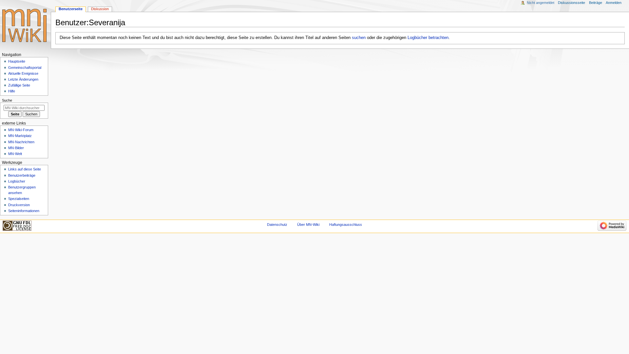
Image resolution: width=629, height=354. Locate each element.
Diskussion (100, 9)
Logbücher (16, 181)
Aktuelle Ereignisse (23, 73)
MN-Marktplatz (20, 136)
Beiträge (595, 3)
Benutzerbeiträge (21, 175)
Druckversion (19, 205)
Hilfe (11, 91)
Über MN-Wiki (308, 224)
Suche (7, 100)
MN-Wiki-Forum (20, 130)
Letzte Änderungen (23, 79)
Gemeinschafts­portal (24, 67)
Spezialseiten (18, 199)
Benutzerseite (71, 9)
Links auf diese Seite (24, 169)
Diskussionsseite (571, 3)
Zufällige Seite (19, 85)
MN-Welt (15, 154)
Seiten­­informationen (23, 211)
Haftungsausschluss (345, 224)
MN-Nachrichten (21, 142)
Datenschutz (277, 224)
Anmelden (613, 3)
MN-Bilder (16, 148)
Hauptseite (16, 61)
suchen (359, 37)
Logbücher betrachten (428, 37)
